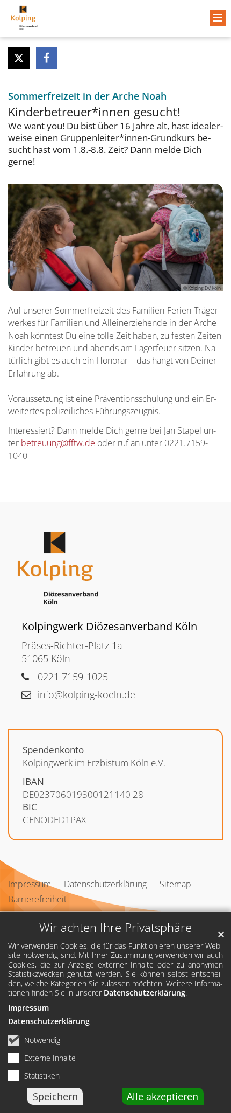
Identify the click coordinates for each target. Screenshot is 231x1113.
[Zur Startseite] (24, 17)
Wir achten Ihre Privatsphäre (115, 927)
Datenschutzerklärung (144, 992)
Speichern (55, 1096)
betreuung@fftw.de (58, 443)
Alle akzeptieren (162, 1096)
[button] (19, 58)
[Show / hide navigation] (218, 18)
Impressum (28, 1008)
